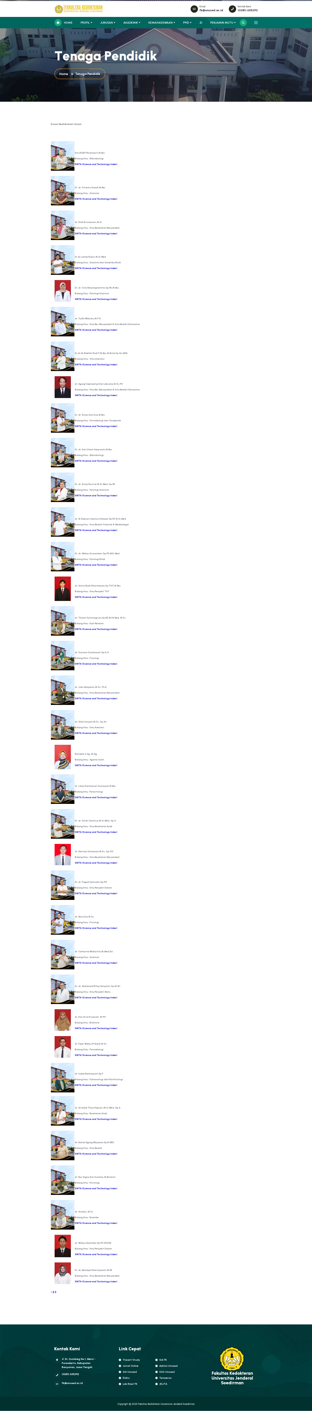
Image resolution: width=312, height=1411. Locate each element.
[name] (69, 9)
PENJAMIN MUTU (221, 22)
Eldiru (126, 1377)
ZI (201, 22)
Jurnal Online (130, 1365)
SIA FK (163, 1359)
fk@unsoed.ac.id (211, 10)
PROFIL (85, 22)
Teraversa (165, 1377)
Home (64, 74)
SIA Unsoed (130, 1371)
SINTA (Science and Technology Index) (96, 364)
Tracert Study (131, 1359)
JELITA (163, 1383)
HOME (68, 22)
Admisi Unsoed (168, 1365)
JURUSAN (106, 22)
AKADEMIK (130, 22)
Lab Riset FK (130, 1383)
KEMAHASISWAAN (160, 22)
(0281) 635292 (248, 10)
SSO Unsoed (167, 1371)
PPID (186, 22)
